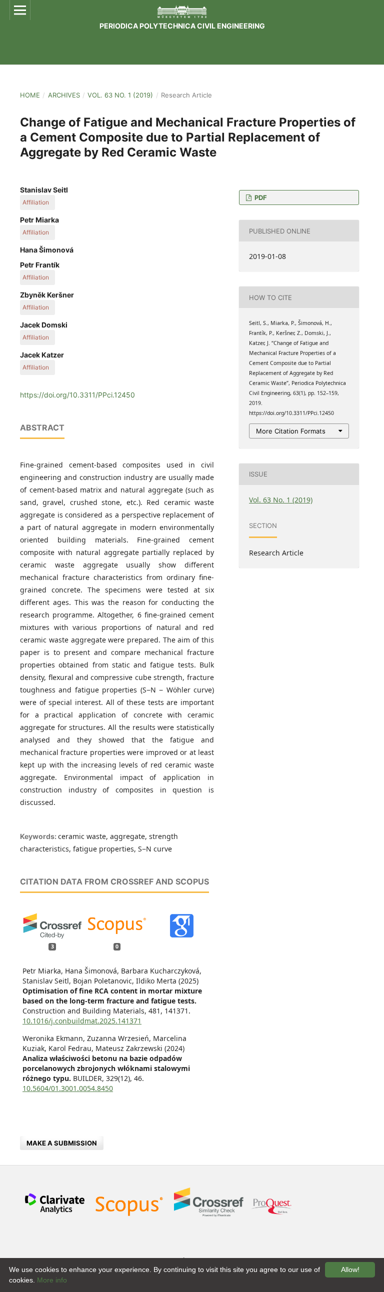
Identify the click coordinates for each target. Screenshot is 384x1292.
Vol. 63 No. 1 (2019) (120, 95)
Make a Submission (61, 1143)
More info (52, 1280)
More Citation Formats (291, 431)
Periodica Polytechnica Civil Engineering (182, 26)
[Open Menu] (20, 10)
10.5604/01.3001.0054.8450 (67, 1088)
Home (30, 95)
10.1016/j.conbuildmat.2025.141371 (82, 1021)
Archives (64, 95)
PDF (260, 198)
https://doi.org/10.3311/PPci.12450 (77, 394)
